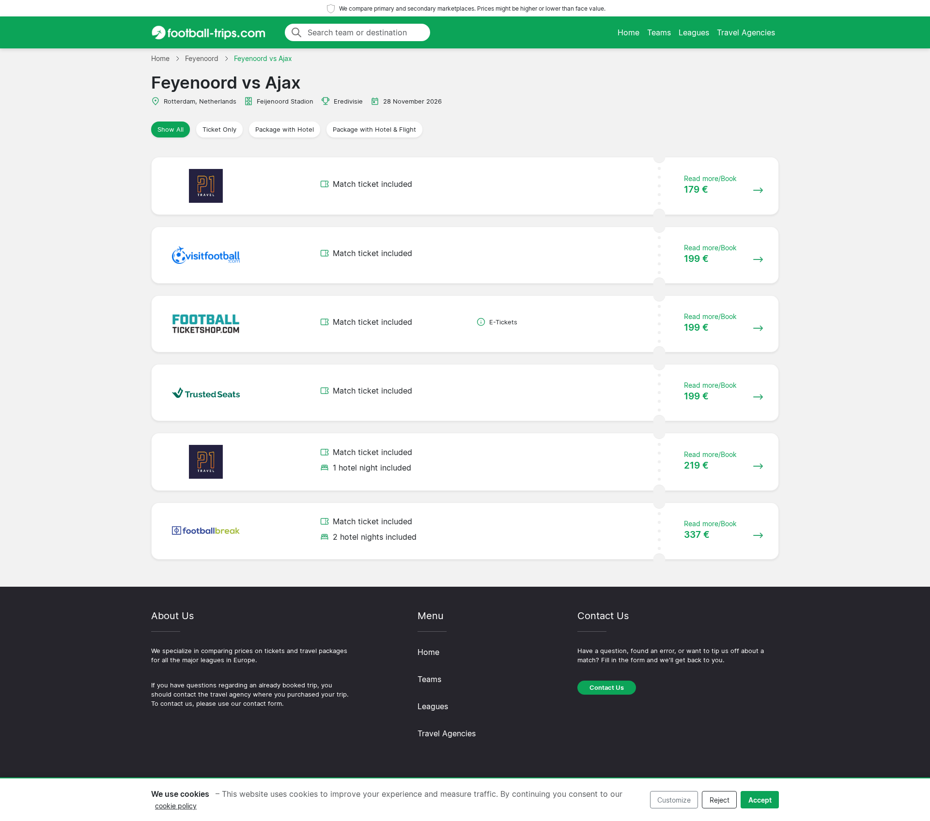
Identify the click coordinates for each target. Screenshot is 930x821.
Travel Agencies (746, 32)
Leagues (694, 32)
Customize (674, 800)
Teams (659, 32)
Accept (760, 800)
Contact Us (606, 687)
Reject (719, 800)
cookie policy (176, 806)
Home (628, 32)
